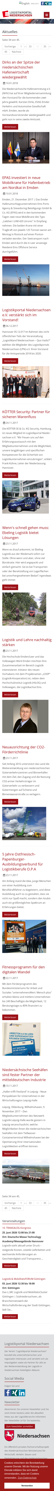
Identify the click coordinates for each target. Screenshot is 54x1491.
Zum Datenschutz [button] (27, 1478)
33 (30, 46)
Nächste (16, 51)
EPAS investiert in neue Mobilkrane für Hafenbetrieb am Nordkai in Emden (26, 182)
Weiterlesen (10, 126)
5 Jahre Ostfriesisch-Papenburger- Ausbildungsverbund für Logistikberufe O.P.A (22, 861)
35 (45, 46)
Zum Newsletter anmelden (19, 1426)
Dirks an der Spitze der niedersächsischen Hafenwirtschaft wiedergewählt (21, 70)
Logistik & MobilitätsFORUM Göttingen (23, 1279)
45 (5, 51)
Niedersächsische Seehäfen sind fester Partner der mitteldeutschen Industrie (25, 1074)
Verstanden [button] (27, 1485)
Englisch (35, 3)
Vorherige (10, 46)
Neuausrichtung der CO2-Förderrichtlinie (23, 749)
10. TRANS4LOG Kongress (16, 1228)
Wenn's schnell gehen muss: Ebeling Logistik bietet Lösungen (25, 532)
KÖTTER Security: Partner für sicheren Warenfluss (26, 414)
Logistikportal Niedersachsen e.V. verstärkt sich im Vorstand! (26, 314)
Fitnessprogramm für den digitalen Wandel (23, 969)
